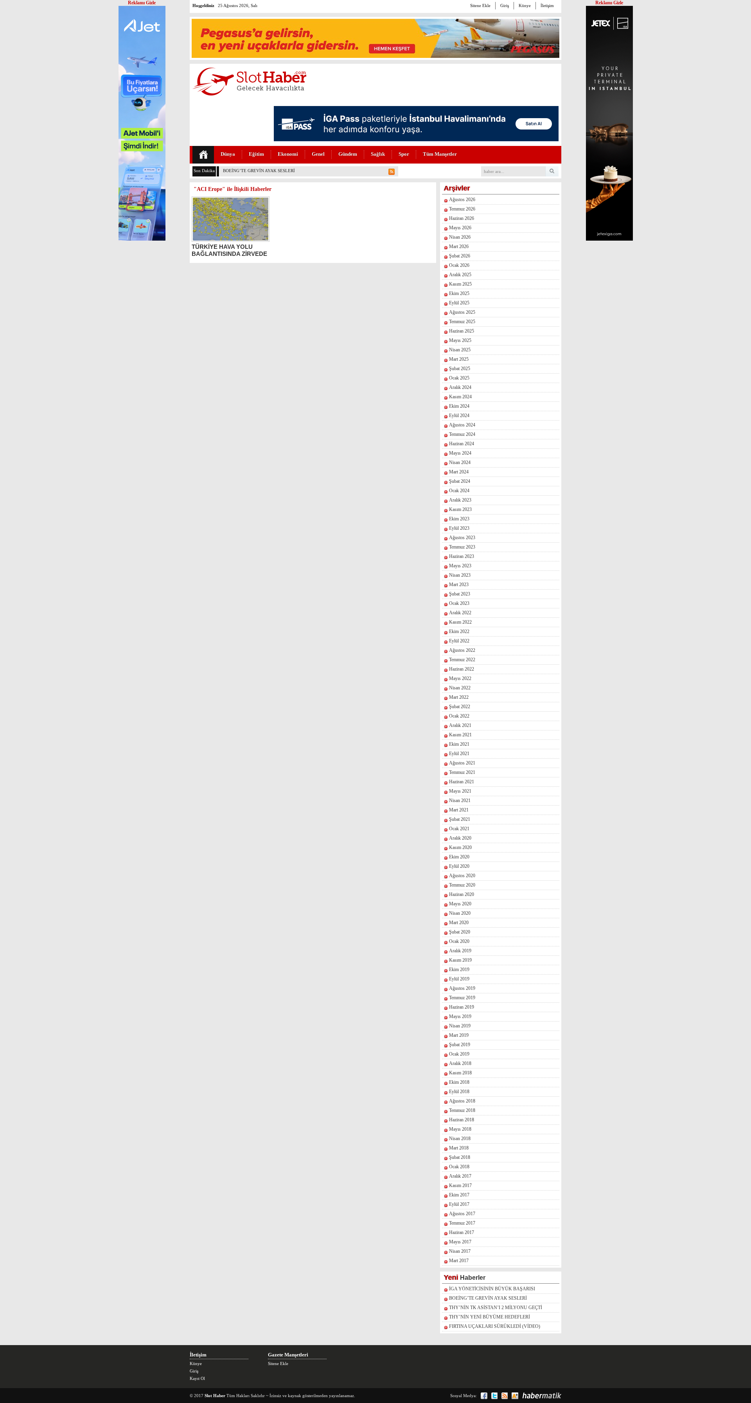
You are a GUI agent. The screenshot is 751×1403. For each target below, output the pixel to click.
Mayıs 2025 (460, 340)
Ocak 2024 (459, 490)
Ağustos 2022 (462, 650)
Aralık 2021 (460, 725)
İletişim (547, 5)
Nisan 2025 (460, 350)
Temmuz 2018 (462, 1110)
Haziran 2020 (461, 894)
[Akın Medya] (515, 1395)
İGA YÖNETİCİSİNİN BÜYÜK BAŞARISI (492, 1288)
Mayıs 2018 (460, 1129)
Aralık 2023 (460, 500)
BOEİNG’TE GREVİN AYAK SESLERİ (259, 170)
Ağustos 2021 (462, 763)
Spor (404, 154)
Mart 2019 (459, 1035)
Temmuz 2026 (462, 209)
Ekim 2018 (459, 1082)
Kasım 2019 (460, 960)
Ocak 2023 (459, 603)
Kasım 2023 (460, 509)
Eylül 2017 (459, 1204)
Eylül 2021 (459, 753)
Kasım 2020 (460, 847)
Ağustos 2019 (462, 988)
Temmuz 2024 (462, 434)
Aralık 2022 (460, 612)
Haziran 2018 (461, 1119)
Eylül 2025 (459, 303)
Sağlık (378, 154)
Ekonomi (288, 154)
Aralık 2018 (460, 1063)
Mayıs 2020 (460, 904)
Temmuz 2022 (462, 659)
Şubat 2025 (459, 368)
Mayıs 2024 (460, 453)
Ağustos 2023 (462, 537)
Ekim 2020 (459, 857)
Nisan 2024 (460, 462)
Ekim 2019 (459, 969)
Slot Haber (215, 1395)
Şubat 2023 (459, 594)
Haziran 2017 (461, 1232)
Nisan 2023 (460, 575)
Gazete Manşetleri (288, 1355)
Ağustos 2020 (462, 875)
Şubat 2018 (459, 1157)
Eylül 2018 (459, 1091)
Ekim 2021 (459, 744)
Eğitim (256, 154)
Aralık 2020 (460, 838)
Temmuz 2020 (462, 885)
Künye (525, 5)
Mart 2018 (459, 1148)
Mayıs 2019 (460, 1016)
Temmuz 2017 (462, 1223)
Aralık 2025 (460, 274)
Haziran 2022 (461, 669)
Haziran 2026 (461, 218)
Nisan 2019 (460, 1026)
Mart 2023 (459, 584)
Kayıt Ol (197, 1378)
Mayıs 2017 (460, 1242)
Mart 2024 (459, 472)
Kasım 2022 (460, 622)
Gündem (347, 154)
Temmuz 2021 (462, 772)
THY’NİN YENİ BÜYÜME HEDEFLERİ (489, 1317)
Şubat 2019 (459, 1044)
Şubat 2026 (459, 256)
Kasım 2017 (460, 1185)
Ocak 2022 (459, 716)
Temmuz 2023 (462, 547)
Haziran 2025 (461, 331)
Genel (318, 154)
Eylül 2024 (459, 415)
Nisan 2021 (460, 800)
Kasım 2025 (460, 284)
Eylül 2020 (459, 866)
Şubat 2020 (459, 932)
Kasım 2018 (460, 1073)
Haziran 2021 (461, 781)
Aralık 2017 (460, 1176)
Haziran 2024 (461, 443)
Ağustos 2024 (462, 425)
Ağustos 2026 (462, 199)
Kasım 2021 (460, 734)
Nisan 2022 (460, 688)
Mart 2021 (459, 810)
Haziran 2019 (461, 1007)
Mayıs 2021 (460, 791)
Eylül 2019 (459, 979)
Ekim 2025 (459, 293)
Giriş (504, 5)
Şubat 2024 (459, 481)
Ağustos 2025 (462, 312)
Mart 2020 (459, 922)
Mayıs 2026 (460, 227)
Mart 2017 (459, 1260)
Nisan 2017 (460, 1251)
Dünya (228, 154)
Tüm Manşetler (440, 154)
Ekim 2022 (459, 631)
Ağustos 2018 (462, 1101)
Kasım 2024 (460, 396)
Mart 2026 (459, 246)
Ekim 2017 (459, 1195)
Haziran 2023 (461, 556)
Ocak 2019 (459, 1054)
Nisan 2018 (460, 1138)
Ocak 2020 (459, 941)
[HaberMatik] (541, 1395)
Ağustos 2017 (462, 1213)
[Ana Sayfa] (203, 155)
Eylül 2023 (459, 528)
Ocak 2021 (459, 828)
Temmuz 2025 (462, 321)
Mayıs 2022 (460, 678)
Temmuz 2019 (462, 997)
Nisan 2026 (460, 237)
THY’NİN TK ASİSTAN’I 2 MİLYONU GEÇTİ (495, 1307)
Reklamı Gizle (609, 2)
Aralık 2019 (460, 950)
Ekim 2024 (459, 406)
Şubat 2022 (459, 706)
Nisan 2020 (460, 913)
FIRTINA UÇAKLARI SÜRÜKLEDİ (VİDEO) (494, 1326)
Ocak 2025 (459, 378)
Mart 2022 (459, 697)
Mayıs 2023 (460, 565)
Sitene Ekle (480, 5)
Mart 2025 (459, 359)
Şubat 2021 (459, 819)
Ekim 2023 (459, 519)
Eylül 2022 (459, 641)
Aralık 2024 (460, 387)
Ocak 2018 (459, 1166)
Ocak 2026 (459, 265)
